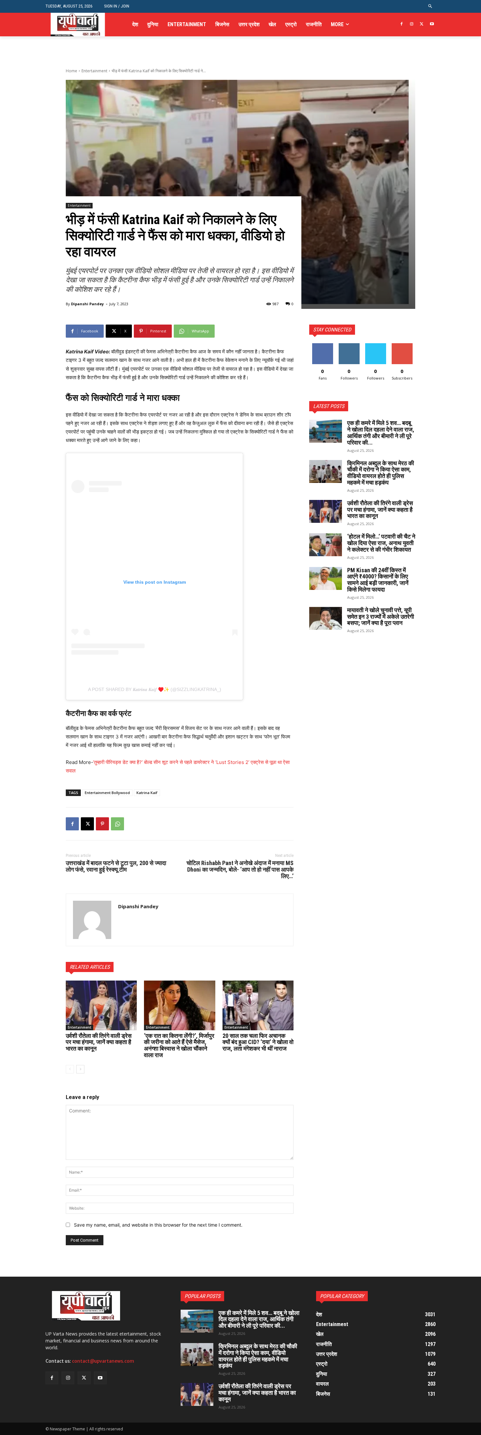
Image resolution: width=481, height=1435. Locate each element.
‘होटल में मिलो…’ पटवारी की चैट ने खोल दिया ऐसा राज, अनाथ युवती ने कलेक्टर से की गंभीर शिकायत (381, 543)
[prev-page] (70, 1069)
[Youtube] (432, 24)
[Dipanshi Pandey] (92, 920)
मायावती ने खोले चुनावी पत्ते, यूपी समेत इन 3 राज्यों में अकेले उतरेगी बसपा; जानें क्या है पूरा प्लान (380, 617)
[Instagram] (412, 24)
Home (71, 71)
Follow (349, 345)
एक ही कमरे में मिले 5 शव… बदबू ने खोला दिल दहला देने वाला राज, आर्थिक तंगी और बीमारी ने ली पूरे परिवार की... (380, 432)
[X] (421, 24)
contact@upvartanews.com (103, 1361)
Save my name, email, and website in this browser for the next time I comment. (158, 1225)
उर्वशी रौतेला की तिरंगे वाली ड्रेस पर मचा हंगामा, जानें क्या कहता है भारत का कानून (99, 1042)
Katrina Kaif (146, 792)
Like (322, 345)
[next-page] (80, 1069)
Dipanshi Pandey (87, 303)
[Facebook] (401, 24)
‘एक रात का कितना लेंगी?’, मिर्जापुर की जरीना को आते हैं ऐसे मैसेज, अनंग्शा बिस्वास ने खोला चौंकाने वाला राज (179, 1045)
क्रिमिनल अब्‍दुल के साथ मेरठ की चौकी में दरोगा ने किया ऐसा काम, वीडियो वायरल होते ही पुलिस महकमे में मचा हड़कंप (380, 473)
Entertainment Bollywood (107, 792)
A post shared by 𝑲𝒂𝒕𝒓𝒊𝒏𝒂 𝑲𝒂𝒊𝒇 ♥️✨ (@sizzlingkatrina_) (154, 689)
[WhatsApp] (117, 823)
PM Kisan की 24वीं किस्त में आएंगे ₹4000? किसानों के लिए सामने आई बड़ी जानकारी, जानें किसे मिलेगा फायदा (377, 580)
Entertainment (94, 71)
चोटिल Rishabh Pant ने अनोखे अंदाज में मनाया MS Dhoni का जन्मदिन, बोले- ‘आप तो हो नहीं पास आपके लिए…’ (240, 869)
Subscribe (402, 345)
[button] (430, 6)
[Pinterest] (102, 823)
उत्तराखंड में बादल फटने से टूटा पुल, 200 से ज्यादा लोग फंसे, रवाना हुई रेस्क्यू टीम (116, 866)
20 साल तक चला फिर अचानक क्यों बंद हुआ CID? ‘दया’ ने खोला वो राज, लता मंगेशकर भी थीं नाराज (258, 1042)
